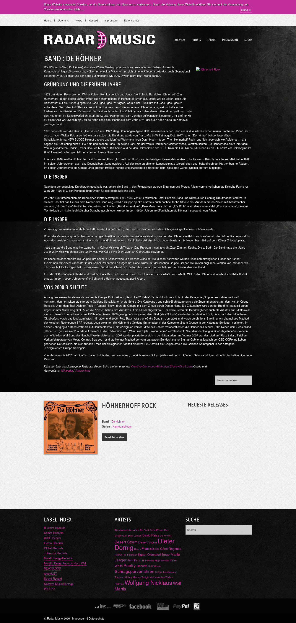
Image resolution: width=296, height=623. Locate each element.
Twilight (145, 577)
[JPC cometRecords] (103, 606)
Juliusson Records (55, 553)
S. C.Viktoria (154, 566)
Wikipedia (67, 370)
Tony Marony (169, 572)
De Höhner (118, 421)
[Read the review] (71, 451)
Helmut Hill (120, 554)
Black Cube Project (153, 530)
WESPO (49, 589)
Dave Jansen (134, 535)
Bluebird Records (54, 528)
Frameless (150, 548)
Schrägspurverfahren (134, 571)
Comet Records (53, 533)
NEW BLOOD (52, 568)
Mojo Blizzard (162, 560)
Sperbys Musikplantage (58, 584)
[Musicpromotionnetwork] (163, 606)
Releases (179, 39)
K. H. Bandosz (146, 560)
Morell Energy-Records (58, 558)
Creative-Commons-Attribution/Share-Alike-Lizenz (162, 366)
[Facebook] (141, 606)
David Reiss (150, 535)
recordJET (50, 573)
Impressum (110, 20)
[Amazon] (119, 606)
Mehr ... (79, 9)
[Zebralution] (197, 606)
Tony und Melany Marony (128, 577)
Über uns (63, 20)
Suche (248, 39)
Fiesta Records (53, 543)
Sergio (158, 572)
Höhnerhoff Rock (129, 405)
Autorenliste (82, 370)
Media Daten (230, 39)
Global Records (53, 548)
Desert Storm (126, 541)
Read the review (114, 437)
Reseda (142, 565)
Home (47, 20)
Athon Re (138, 530)
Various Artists (157, 577)
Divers (137, 549)
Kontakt (93, 20)
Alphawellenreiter (123, 530)
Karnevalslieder (122, 426)
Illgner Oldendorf (149, 554)
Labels (211, 39)
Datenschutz (131, 20)
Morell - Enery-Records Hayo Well (65, 563)
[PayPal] (181, 606)
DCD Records (52, 538)
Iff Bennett (132, 554)
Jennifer (132, 560)
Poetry (130, 565)
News (78, 20)
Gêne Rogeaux (170, 548)
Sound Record (53, 578)
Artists (196, 39)
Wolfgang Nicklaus (148, 582)
